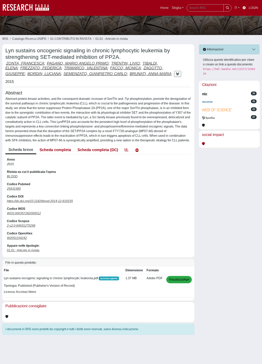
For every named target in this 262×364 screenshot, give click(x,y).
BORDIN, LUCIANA (44, 74)
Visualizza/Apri (179, 279)
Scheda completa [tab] (55, 150)
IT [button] (236, 7)
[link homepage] (27, 7)
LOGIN (253, 7)
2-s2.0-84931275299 (21, 225)
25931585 (14, 188)
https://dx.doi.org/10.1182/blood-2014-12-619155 (40, 201)
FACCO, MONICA (125, 68)
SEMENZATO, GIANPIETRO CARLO (95, 74)
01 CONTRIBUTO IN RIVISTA (70, 38)
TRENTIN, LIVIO (125, 63)
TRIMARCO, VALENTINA (85, 68)
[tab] (126, 150)
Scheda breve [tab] (20, 149)
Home (164, 7)
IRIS (5, 38)
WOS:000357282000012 (24, 213)
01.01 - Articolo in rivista (111, 38)
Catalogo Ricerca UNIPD (29, 38)
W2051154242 (17, 238)
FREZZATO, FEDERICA (40, 68)
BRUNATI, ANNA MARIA (150, 74)
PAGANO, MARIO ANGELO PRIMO (78, 63)
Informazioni (214, 49)
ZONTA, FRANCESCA (25, 63)
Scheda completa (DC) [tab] (97, 150)
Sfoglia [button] (176, 7)
